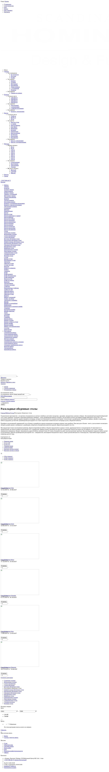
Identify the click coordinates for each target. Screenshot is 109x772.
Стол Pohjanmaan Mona (7, 559)
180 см (13, 154)
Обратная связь (8, 745)
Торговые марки (9, 746)
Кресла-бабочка (15, 125)
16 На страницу (8, 458)
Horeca (6, 9)
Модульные (14, 84)
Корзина (3, 382)
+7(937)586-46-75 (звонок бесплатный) (15, 760)
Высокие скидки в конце (11, 449)
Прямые (13, 80)
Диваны (6, 71)
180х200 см (14, 100)
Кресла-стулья (15, 122)
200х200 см (14, 102)
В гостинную (15, 74)
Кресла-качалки (15, 133)
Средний (13, 171)
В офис (13, 77)
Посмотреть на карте (10, 767)
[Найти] (17, 376)
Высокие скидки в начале (11, 450)
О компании (7, 4)
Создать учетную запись (8, 401)
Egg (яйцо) (14, 127)
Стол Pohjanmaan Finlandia (8, 595)
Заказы (6, 386)
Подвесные (14, 134)
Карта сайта (7, 748)
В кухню (13, 76)
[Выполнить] (30, 394)
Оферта (6, 752)
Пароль (3, 399)
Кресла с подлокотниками (18, 142)
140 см (13, 151)
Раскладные (14, 136)
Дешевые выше (8, 446)
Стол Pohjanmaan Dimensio (8, 667)
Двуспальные (15, 105)
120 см (13, 150)
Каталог (3, 182)
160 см (13, 153)
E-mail (2, 397)
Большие (13, 130)
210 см (13, 157)
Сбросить (3, 730)
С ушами (13, 124)
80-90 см (13, 117)
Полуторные (14, 164)
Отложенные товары (10, 389)
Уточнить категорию (7, 677)
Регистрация (8, 396)
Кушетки (13, 90)
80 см (12, 147)
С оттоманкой (15, 88)
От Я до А (7, 444)
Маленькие (14, 128)
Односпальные (15, 162)
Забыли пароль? (9, 399)
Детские (13, 167)
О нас (5, 743)
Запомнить (5, 403)
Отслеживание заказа (7, 394)
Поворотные (14, 131)
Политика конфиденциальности (13, 751)
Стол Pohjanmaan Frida (7, 488)
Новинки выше (8, 441)
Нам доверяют (8, 10)
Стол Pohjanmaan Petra (7, 631)
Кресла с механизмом (17, 140)
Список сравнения (9, 388)
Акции (6, 176)
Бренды (6, 174)
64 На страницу (8, 459)
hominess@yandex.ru (10, 766)
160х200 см (14, 99)
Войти (2, 396)
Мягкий (13, 173)
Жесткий (13, 170)
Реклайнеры (14, 85)
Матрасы (6, 144)
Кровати (6, 94)
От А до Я (7, 443)
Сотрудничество (9, 6)
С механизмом (15, 107)
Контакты (7, 12)
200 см (13, 156)
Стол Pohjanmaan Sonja (7, 524)
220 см (13, 159)
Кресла (6, 113)
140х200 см (14, 97)
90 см (12, 119)
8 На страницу (8, 456)
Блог (5, 7)
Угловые (13, 82)
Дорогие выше (8, 447)
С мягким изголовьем (17, 108)
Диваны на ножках (16, 93)
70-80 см (13, 116)
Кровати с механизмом (17, 111)
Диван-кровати (15, 87)
